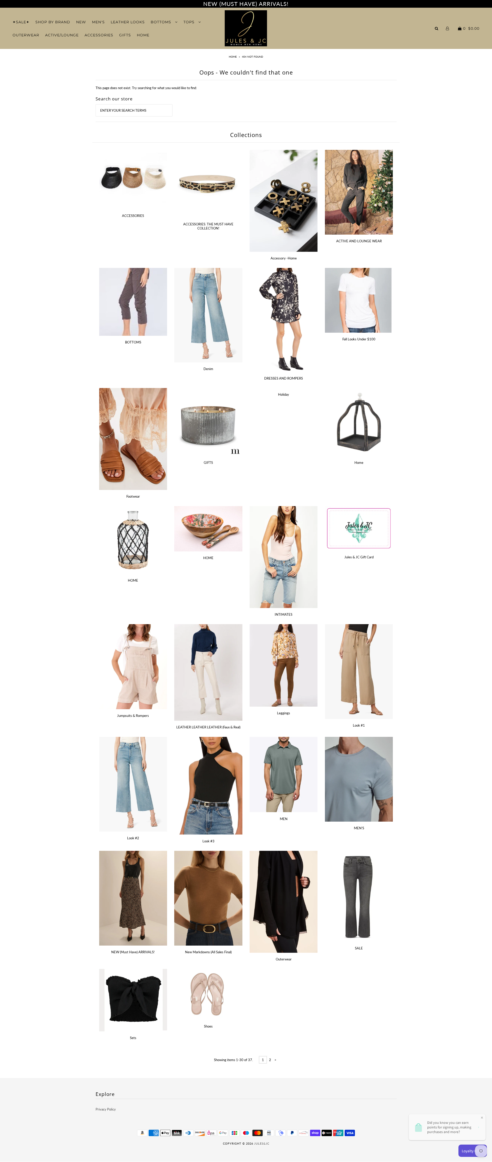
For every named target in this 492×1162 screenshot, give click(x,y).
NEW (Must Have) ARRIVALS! (133, 952)
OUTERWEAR (26, 35)
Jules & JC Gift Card (359, 557)
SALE (359, 948)
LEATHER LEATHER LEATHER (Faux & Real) (208, 727)
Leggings (283, 713)
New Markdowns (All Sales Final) (208, 952)
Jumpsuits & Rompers (133, 716)
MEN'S (98, 22)
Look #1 (359, 725)
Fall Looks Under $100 (358, 339)
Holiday (283, 394)
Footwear (133, 496)
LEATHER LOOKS (128, 22)
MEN (284, 819)
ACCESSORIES (99, 35)
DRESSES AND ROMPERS (283, 378)
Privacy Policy (106, 1109)
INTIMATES (283, 614)
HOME (143, 35)
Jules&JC (261, 1143)
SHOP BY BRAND (52, 22)
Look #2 (133, 838)
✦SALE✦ (21, 22)
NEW (81, 22)
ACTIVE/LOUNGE (62, 35)
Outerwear (284, 959)
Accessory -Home (284, 258)
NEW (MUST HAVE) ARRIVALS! (246, 3)
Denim (208, 369)
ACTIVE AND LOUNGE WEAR (359, 241)
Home (233, 56)
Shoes (208, 1026)
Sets (133, 1038)
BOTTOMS (161, 22)
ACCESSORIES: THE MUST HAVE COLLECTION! (208, 226)
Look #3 (208, 841)
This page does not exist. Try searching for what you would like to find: (146, 88)
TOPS (189, 22)
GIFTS (125, 35)
